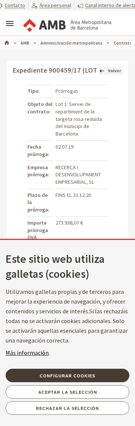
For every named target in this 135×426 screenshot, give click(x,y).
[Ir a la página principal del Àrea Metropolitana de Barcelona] (67, 24)
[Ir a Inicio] (10, 43)
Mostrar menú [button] (9, 24)
